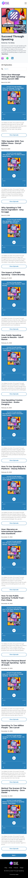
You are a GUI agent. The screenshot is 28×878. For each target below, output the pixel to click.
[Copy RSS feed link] (12, 58)
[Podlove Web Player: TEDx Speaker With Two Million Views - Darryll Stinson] (14, 169)
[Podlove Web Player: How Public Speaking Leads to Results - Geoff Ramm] (14, 363)
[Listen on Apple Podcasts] (3, 58)
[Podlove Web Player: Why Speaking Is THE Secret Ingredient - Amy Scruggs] (14, 235)
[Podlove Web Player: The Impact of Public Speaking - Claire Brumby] (14, 298)
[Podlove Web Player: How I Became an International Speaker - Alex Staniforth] (14, 557)
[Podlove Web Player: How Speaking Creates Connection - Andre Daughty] (14, 428)
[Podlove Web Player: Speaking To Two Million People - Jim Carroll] (14, 751)
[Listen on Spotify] (8, 58)
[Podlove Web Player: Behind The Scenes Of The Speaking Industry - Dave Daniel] (14, 816)
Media (10, 867)
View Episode (14, 135)
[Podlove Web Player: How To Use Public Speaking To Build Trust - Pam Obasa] (14, 624)
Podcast (16, 867)
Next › (14, 855)
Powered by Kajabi (14, 874)
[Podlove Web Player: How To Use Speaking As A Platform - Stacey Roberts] (14, 492)
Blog (6, 867)
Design (21, 867)
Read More (5, 54)
